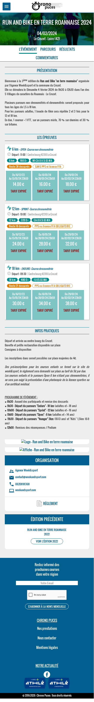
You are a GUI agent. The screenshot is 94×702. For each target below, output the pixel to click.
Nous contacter (47, 637)
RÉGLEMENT (50, 503)
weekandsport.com (25, 489)
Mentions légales (47, 647)
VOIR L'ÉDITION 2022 (47, 541)
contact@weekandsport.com (30, 476)
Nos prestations (47, 628)
